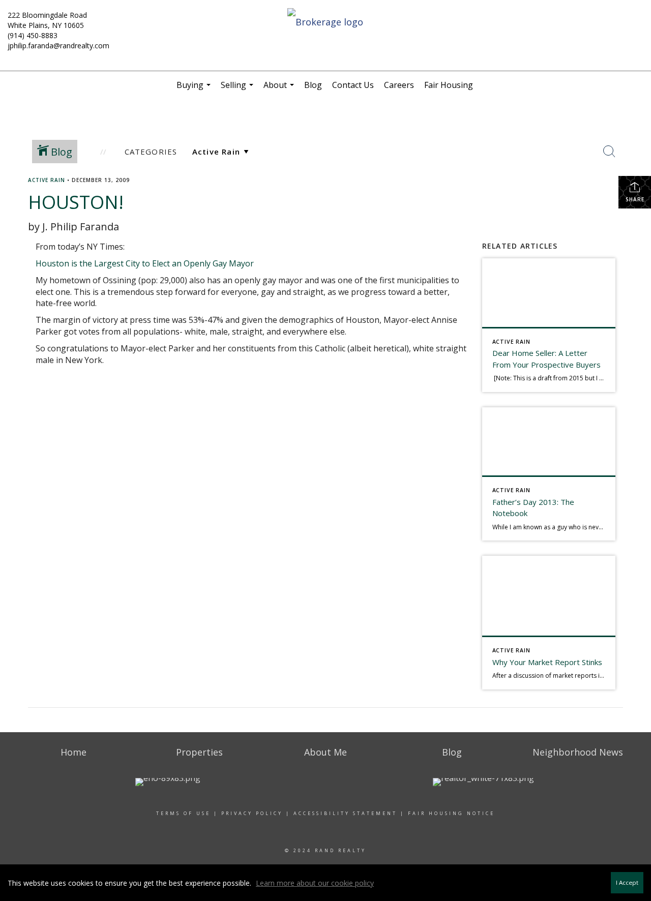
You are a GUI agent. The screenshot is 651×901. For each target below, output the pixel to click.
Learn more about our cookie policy (315, 883)
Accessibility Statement (345, 813)
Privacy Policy (252, 813)
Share (635, 199)
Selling (238, 89)
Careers (399, 85)
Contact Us (353, 85)
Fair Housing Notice (451, 813)
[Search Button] (609, 151)
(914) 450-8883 (32, 35)
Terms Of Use (183, 813)
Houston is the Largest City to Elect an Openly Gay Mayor (145, 263)
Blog (313, 85)
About (280, 89)
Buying (194, 89)
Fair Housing (448, 85)
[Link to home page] (326, 22)
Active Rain (46, 180)
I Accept (627, 882)
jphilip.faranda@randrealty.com (58, 45)
